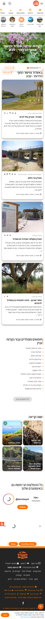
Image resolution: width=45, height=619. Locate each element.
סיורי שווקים (37, 370)
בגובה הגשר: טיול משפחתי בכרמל (13, 467)
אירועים (8, 571)
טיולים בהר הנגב (35, 377)
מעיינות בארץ (36, 352)
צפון (36, 579)
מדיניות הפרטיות (25, 617)
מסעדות (26, 575)
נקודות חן (16, 571)
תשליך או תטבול (14, 443)
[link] (22, 603)
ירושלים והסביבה (20, 579)
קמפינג (19, 575)
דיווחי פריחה (36, 366)
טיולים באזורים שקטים (33, 388)
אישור (5, 615)
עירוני (29, 113)
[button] (42, 3)
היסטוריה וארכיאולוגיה (35, 174)
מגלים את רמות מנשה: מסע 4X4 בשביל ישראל (35, 466)
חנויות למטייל (10, 563)
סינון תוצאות (33, 68)
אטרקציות (37, 571)
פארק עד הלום (35, 177)
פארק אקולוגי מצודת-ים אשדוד (27, 239)
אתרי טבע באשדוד (34, 381)
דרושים (23, 563)
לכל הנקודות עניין (22, 399)
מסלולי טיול (26, 571)
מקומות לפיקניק (35, 363)
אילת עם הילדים (35, 359)
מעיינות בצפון (36, 355)
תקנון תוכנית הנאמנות (11, 608)
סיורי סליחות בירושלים (36, 441)
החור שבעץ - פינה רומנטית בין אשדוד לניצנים (24, 302)
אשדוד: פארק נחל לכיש (31, 116)
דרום (10, 579)
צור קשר (34, 563)
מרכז (31, 579)
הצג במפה (8, 68)
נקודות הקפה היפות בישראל (31, 374)
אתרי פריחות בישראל (33, 348)
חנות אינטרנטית (29, 567)
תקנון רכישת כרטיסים (26, 608)
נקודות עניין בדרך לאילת (32, 385)
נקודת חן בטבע (37, 113)
